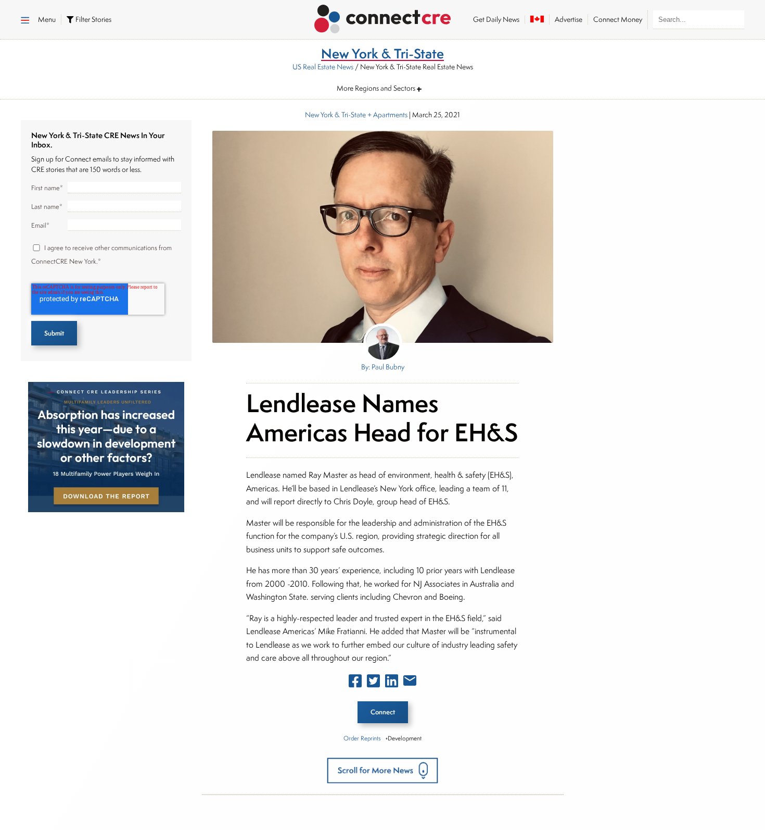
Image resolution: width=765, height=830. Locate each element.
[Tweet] (373, 683)
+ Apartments (386, 114)
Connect (383, 712)
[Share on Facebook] (355, 683)
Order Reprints (361, 738)
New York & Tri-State (335, 114)
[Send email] (409, 682)
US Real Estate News (322, 66)
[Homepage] (382, 17)
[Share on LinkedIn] (391, 683)
